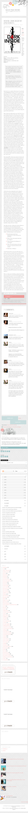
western (4, 658)
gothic (4, 598)
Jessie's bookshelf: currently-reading (8, 668)
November (6, 503)
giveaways (5, 597)
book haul (5, 582)
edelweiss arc (5, 592)
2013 (5, 492)
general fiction (6, 595)
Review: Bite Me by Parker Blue (8, 516)
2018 (5, 479)
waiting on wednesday (7, 656)
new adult (5, 618)
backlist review (6, 571)
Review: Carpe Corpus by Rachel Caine (10, 523)
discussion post (6, 588)
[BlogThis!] (5, 298)
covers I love (10, 300)
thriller (4, 649)
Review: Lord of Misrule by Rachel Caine (10, 536)
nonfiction (5, 619)
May (5, 556)
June (5, 554)
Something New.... (9, 795)
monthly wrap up (6, 612)
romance (4, 637)
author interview (6, 570)
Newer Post (10, 418)
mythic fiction (5, 615)
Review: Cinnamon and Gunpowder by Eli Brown (16, 766)
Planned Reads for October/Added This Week (11, 543)
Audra (10, 360)
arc (5, 300)
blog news (5, 576)
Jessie (9, 342)
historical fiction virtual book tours (10, 604)
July (5, 551)
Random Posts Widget (24, 801)
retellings (5, 630)
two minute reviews (7, 655)
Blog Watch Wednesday (7, 540)
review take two (6, 631)
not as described (6, 621)
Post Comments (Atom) (12, 425)
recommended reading (7, 628)
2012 (5, 495)
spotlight (4, 643)
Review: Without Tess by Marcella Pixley (10, 521)
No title (3, 530)
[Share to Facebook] (8, 298)
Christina (10, 313)
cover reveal (5, 586)
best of (4, 573)
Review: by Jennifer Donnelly (15, 772)
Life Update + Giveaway (11, 786)
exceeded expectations (19, 300)
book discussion (6, 579)
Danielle (5, 749)
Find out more (4, 447)
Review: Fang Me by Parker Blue (8, 512)
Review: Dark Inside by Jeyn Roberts (9, 509)
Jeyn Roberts (23, 35)
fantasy (4, 594)
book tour (5, 583)
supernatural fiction (7, 646)
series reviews (6, 640)
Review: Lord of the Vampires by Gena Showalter (12, 528)
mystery (4, 613)
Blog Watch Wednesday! (7, 518)
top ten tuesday (6, 653)
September (6, 546)
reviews (19, 302)
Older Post (18, 422)
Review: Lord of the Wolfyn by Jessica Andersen (12, 511)
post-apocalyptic (6, 624)
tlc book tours (5, 652)
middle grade (5, 610)
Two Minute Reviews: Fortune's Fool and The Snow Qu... (13, 538)
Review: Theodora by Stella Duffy (9, 533)
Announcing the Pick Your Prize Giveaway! (15, 759)
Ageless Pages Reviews (13, 10)
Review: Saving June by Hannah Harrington (11, 535)
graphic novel (5, 600)
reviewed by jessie (13, 302)
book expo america (7, 580)
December (6, 500)
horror (5, 301)
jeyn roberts (11, 301)
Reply (6, 318)
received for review (7, 627)
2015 (5, 487)
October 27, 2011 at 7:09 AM (14, 343)
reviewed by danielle (7, 633)
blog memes (5, 574)
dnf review (5, 589)
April (5, 559)
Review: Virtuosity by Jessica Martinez (10, 519)
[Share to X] (7, 298)
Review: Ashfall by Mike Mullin (8, 531)
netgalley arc (5, 616)
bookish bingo (6, 585)
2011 (5, 498)
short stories (5, 641)
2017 (5, 482)
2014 (5, 490)
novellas (4, 622)
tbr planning (5, 647)
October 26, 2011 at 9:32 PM (14, 314)
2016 (5, 484)
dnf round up (5, 591)
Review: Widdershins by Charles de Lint (10, 542)
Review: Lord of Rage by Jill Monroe (9, 524)
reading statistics (6, 625)
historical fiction (6, 603)
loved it (16, 301)
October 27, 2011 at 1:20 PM (14, 361)
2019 (5, 477)
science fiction (6, 639)
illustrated (5, 607)
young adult (5, 659)
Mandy (10, 369)
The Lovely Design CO (13, 808)
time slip (4, 650)
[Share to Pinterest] (9, 298)
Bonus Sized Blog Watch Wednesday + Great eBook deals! (16, 780)
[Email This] (4, 298)
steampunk (5, 645)
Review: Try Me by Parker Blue (8, 514)
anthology (5, 567)
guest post (5, 601)
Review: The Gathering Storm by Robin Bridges (11, 507)
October (6, 505)
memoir (4, 609)
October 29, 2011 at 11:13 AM (14, 381)
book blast (5, 577)
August (6, 548)
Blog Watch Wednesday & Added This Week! (11, 526)
